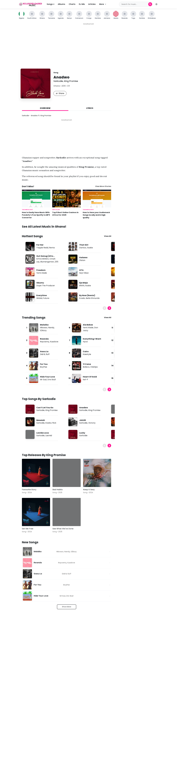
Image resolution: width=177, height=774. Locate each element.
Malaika (44, 324)
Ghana (56, 85)
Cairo (86, 351)
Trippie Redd (42, 247)
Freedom (41, 270)
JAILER (82, 420)
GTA (81, 270)
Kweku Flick (50, 422)
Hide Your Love (47, 376)
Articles (92, 4)
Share (61, 93)
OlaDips (94, 367)
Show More (66, 607)
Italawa (83, 257)
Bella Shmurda (92, 298)
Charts (72, 4)
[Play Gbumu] (30, 284)
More (101, 4)
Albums (61, 4)
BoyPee (43, 367)
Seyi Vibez (84, 273)
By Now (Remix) (87, 295)
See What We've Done (62, 528)
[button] (156, 4)
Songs (50, 4)
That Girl (83, 244)
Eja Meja (83, 282)
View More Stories (103, 186)
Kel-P (85, 379)
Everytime (41, 295)
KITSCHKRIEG (42, 258)
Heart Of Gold (90, 376)
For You (44, 364)
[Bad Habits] (66, 473)
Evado (82, 298)
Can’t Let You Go (44, 407)
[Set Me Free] (36, 512)
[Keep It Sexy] (97, 473)
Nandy (51, 327)
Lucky (82, 432)
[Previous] (104, 308)
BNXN (81, 285)
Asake (90, 247)
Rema (52, 247)
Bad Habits (57, 489)
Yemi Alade (41, 273)
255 (56, 261)
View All (107, 236)
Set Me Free (27, 528)
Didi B (42, 354)
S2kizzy (43, 330)
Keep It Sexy (89, 489)
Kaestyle (87, 354)
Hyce (85, 341)
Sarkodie (58, 81)
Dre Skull (51, 379)
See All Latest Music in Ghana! (44, 227)
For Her (39, 244)
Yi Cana (87, 364)
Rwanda (44, 338)
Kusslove (54, 341)
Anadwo (83, 407)
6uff (48, 354)
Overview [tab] (45, 108)
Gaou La (44, 351)
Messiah (40, 420)
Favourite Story (29, 489)
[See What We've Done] (66, 512)
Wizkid (39, 298)
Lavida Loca (42, 432)
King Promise (71, 81)
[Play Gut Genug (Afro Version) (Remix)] (30, 259)
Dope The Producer (45, 285)
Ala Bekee (88, 324)
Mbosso (43, 327)
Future (46, 298)
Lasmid (48, 435)
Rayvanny (44, 341)
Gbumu (40, 282)
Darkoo (82, 247)
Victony (91, 422)
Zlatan (82, 260)
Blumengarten (47, 261)
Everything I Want (92, 338)
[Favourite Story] (36, 473)
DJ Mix (82, 4)
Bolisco (86, 367)
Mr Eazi (43, 379)
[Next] (109, 308)
